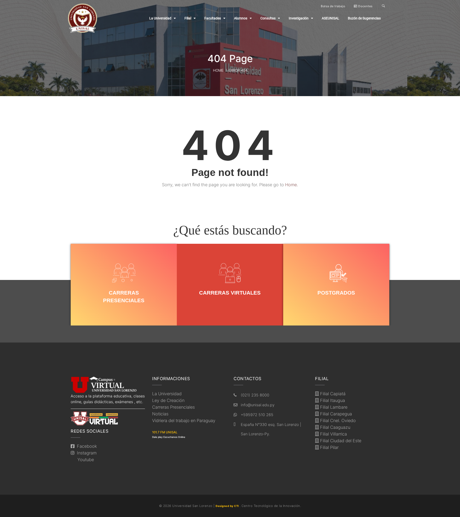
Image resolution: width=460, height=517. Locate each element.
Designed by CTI (228, 506)
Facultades (212, 18)
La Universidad (160, 18)
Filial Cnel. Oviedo (337, 420)
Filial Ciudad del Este (340, 440)
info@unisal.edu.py (258, 404)
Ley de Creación (168, 400)
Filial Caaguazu (334, 427)
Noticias (160, 413)
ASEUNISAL (330, 18)
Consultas (268, 18)
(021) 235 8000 (255, 395)
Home (218, 70)
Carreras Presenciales (173, 407)
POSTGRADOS (336, 293)
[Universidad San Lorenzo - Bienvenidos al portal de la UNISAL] (82, 18)
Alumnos (240, 18)
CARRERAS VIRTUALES (230, 293)
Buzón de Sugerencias (364, 18)
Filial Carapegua (335, 413)
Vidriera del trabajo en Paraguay (183, 420)
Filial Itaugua (332, 400)
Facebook (86, 446)
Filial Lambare (333, 407)
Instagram (86, 452)
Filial (187, 18)
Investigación (299, 18)
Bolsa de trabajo (333, 6)
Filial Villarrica (333, 433)
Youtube (84, 459)
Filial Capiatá (332, 393)
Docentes (365, 6)
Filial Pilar (329, 447)
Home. (291, 184)
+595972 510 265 (257, 414)
